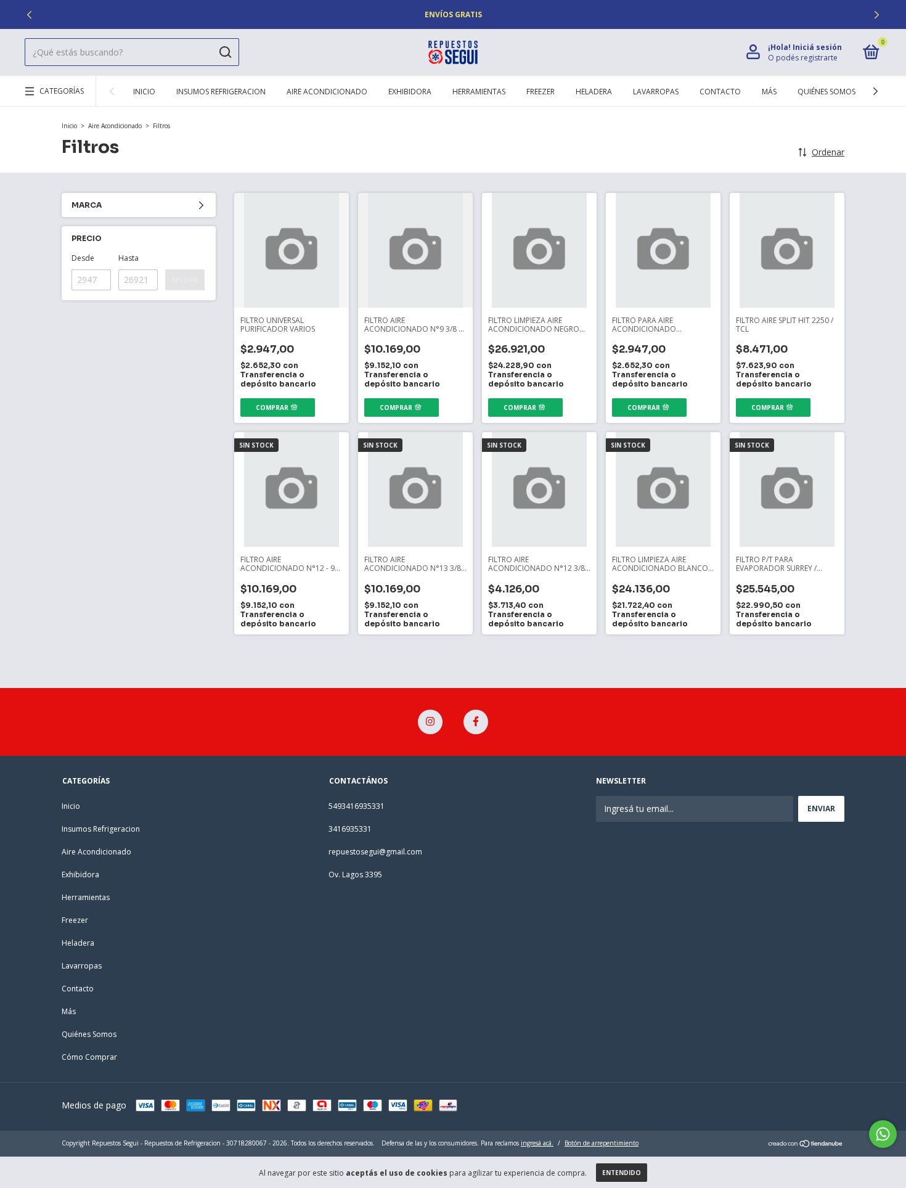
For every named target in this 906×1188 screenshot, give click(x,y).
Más (769, 91)
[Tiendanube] (805, 1144)
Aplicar (184, 280)
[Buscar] (224, 52)
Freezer (540, 91)
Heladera (594, 91)
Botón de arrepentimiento (602, 1143)
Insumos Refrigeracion (221, 91)
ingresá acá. (537, 1143)
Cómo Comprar (89, 1057)
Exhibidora (409, 91)
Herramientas (478, 91)
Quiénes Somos (826, 91)
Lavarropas (656, 91)
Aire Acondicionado (327, 91)
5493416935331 (357, 806)
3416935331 (350, 829)
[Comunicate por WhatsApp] (883, 1134)
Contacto (720, 91)
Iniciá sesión (817, 47)
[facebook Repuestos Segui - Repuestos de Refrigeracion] (475, 722)
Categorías (61, 91)
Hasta (128, 258)
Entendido (621, 1172)
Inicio (144, 91)
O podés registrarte (803, 57)
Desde (82, 258)
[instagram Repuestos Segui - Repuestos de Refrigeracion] (430, 722)
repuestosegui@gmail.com (375, 851)
